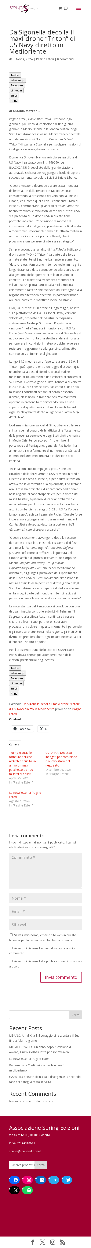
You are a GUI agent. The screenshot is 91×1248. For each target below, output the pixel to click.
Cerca (76, 1015)
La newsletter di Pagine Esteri (29, 1059)
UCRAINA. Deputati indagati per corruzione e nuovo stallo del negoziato (61, 759)
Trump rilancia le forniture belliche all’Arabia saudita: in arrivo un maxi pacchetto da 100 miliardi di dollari (22, 763)
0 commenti (65, 59)
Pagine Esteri (45, 59)
